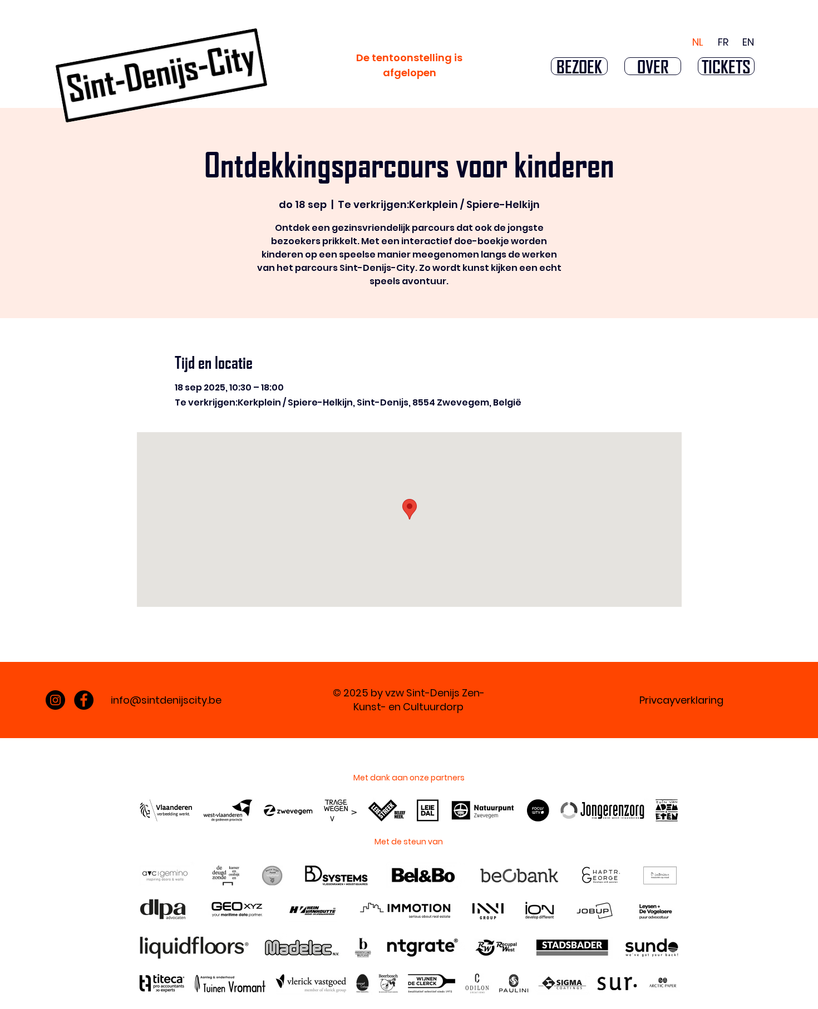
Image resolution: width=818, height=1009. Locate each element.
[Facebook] (83, 700)
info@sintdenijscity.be (166, 700)
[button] (579, 66)
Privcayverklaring (681, 700)
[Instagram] (55, 700)
